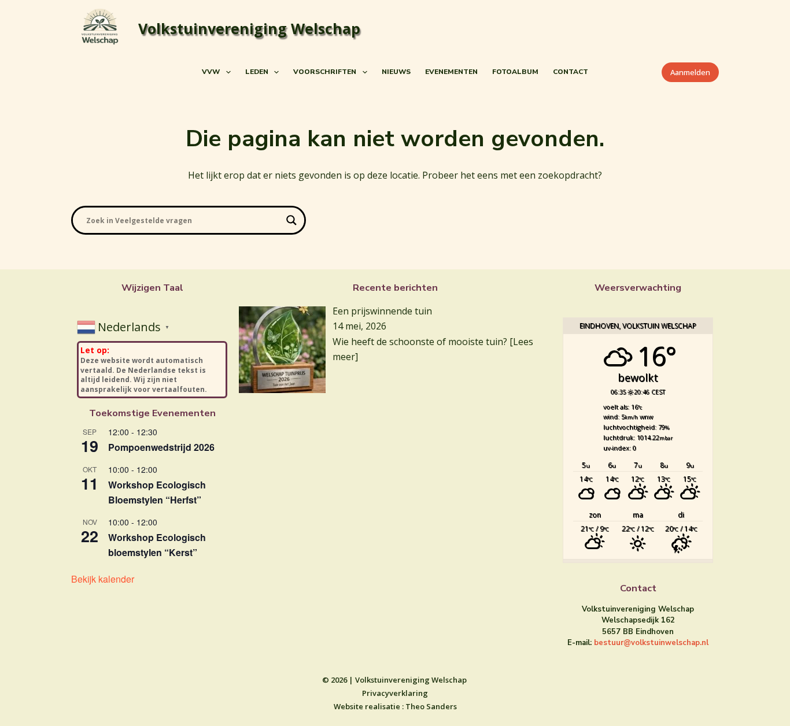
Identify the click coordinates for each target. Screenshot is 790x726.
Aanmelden (690, 72)
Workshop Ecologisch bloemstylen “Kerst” (157, 545)
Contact (570, 71)
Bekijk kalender (102, 579)
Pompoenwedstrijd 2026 (161, 447)
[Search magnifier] (291, 220)
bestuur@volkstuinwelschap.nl (651, 643)
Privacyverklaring (395, 693)
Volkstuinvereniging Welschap (249, 28)
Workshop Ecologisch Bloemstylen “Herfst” (157, 492)
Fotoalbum (515, 71)
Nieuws (396, 71)
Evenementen (451, 71)
